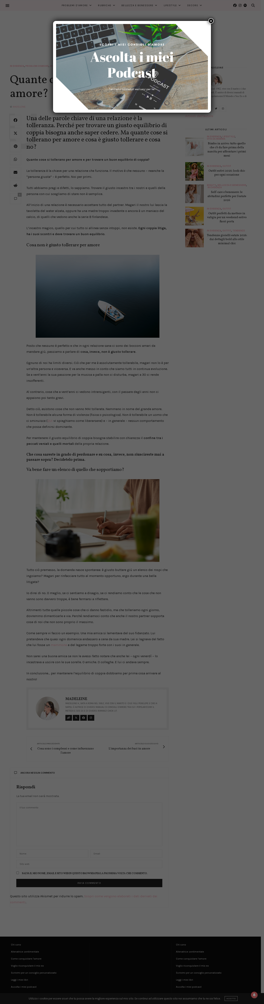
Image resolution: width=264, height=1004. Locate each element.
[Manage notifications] (254, 995)
